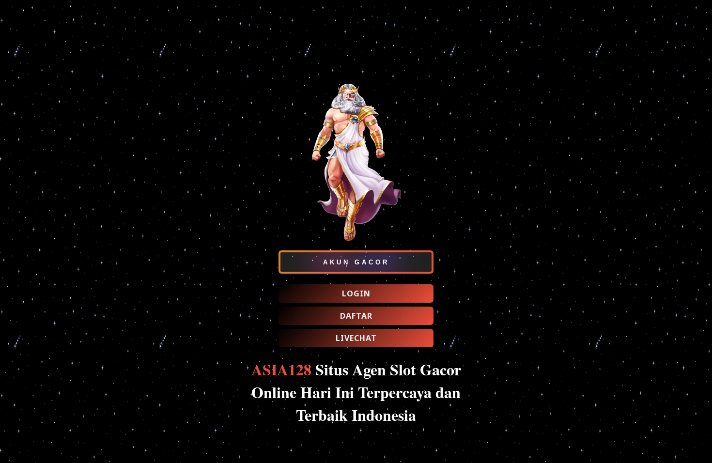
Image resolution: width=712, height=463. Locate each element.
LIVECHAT (356, 338)
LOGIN (356, 293)
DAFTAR (356, 315)
